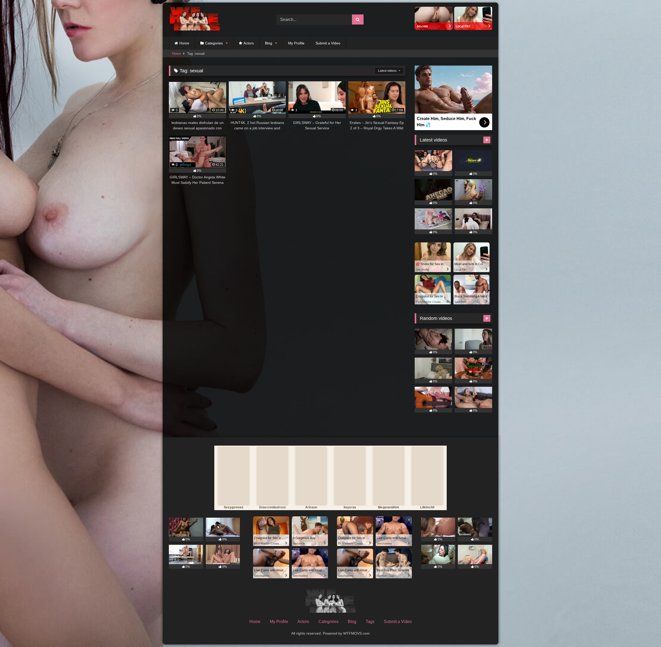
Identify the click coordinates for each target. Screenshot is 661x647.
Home (184, 43)
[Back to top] (645, 632)
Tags (370, 621)
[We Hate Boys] (195, 20)
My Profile (296, 43)
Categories (214, 43)
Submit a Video (328, 43)
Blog (268, 43)
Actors (248, 43)
